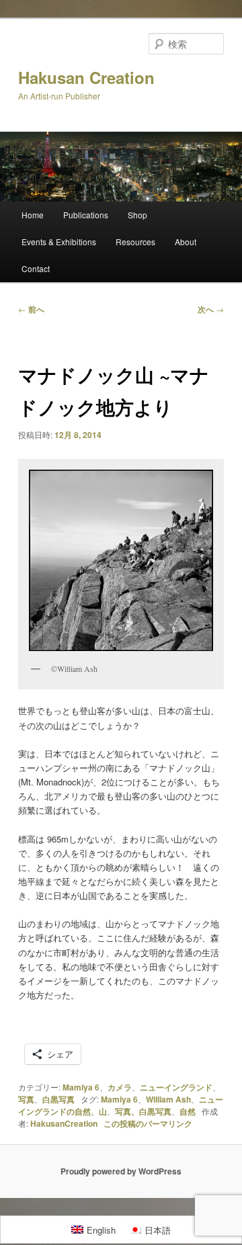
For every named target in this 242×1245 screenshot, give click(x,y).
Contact (36, 268)
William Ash (168, 1099)
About (185, 241)
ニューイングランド (176, 1087)
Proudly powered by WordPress (121, 1171)
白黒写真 (58, 1099)
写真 (26, 1099)
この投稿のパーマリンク (148, 1123)
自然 (187, 1111)
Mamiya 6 (81, 1087)
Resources (135, 241)
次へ (211, 309)
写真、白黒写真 (143, 1111)
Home (33, 214)
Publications (85, 214)
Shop (137, 214)
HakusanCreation (63, 1123)
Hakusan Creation (86, 77)
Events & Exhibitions (59, 241)
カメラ (120, 1087)
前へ (31, 309)
